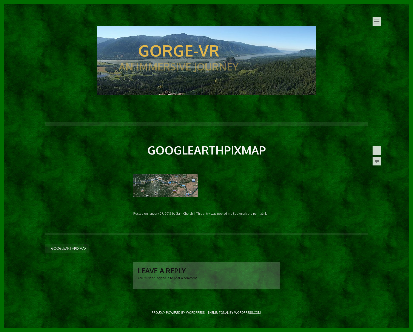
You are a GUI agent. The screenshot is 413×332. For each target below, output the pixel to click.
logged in (162, 278)
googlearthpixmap (66, 248)
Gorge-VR (178, 50)
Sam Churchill (185, 213)
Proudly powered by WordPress (178, 312)
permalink (260, 213)
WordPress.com (247, 312)
